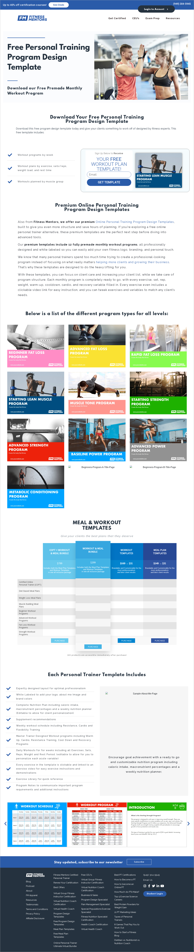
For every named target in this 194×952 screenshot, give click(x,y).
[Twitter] (153, 886)
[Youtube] (162, 886)
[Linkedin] (158, 886)
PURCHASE (60, 640)
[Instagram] (145, 886)
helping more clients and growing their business (132, 262)
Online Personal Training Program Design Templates (135, 222)
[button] (5, 823)
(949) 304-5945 (182, 3)
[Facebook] (149, 886)
